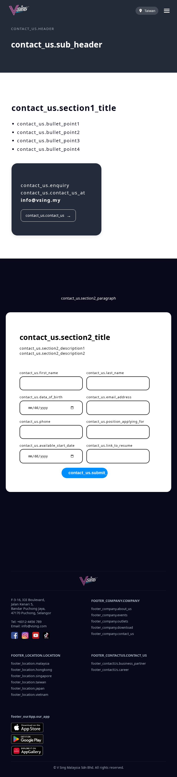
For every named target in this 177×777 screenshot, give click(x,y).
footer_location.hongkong (31, 669)
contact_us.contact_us (48, 215)
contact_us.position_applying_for (115, 421)
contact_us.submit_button (88, 472)
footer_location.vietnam (29, 694)
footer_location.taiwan (28, 682)
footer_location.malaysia (30, 663)
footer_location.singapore (31, 676)
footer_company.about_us (111, 609)
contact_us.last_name (105, 373)
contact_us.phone (35, 421)
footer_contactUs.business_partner (118, 663)
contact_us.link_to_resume (109, 445)
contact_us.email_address (109, 397)
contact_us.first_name (39, 373)
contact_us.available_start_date (47, 445)
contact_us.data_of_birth (41, 397)
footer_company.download (112, 627)
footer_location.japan (27, 688)
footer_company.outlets (109, 621)
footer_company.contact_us (112, 633)
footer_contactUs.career (110, 669)
